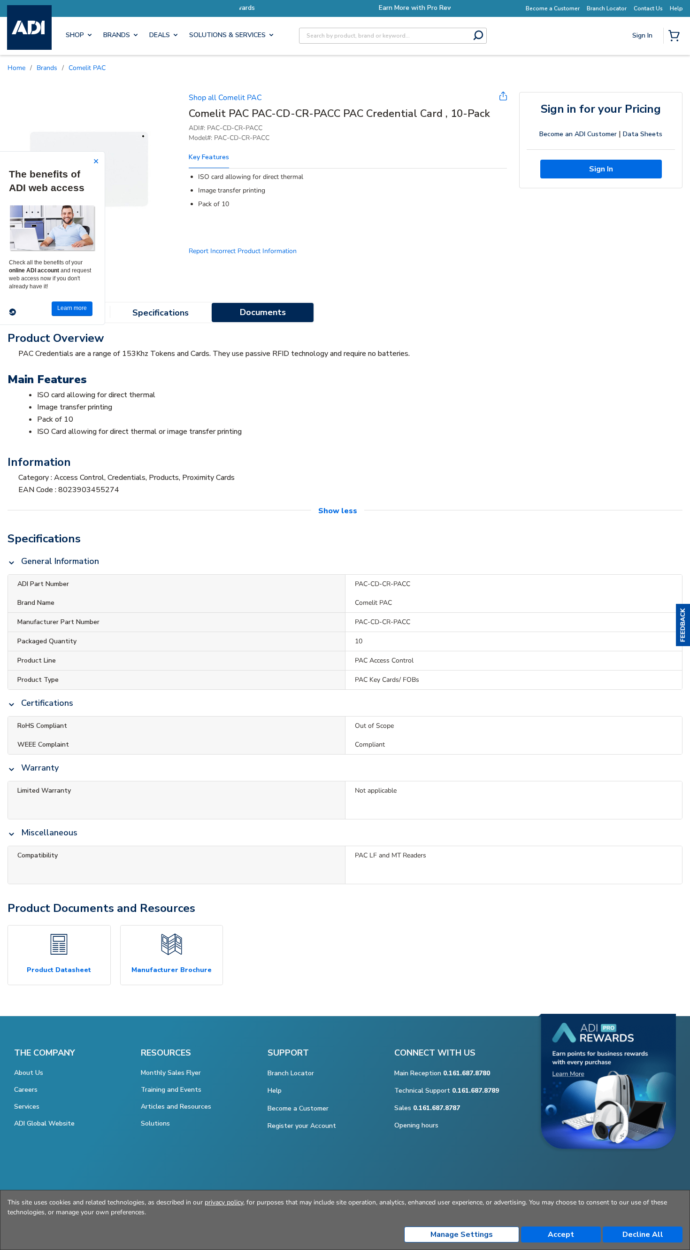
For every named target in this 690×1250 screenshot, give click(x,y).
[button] (683, 625)
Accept (561, 1234)
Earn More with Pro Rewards (345, 7)
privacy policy (224, 1202)
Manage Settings (461, 1234)
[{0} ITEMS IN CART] (675, 36)
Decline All (642, 1234)
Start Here (643, 98)
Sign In (643, 68)
